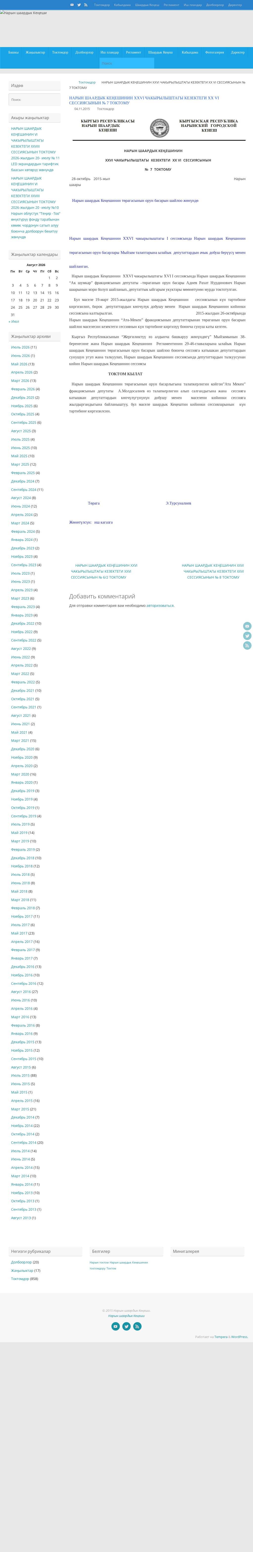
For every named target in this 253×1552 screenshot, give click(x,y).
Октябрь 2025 (22, 414)
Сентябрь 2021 (23, 707)
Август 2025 (21, 430)
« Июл (14, 321)
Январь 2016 (22, 1033)
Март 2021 (20, 740)
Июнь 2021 (20, 724)
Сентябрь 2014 (23, 1142)
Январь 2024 (22, 539)
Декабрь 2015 (22, 1042)
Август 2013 (21, 1217)
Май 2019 (19, 832)
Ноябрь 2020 (22, 757)
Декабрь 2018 (22, 858)
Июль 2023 (20, 573)
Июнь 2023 (20, 581)
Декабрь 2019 (22, 790)
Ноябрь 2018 (22, 866)
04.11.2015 (82, 109)
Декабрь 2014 (22, 1117)
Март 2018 (20, 899)
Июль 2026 (20, 347)
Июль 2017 (20, 924)
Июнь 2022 (20, 657)
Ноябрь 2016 (22, 975)
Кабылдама (122, 5)
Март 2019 (20, 841)
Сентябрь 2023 (23, 564)
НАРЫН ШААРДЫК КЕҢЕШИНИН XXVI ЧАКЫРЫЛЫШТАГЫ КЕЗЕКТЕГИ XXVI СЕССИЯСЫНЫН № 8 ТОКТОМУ (213, 571)
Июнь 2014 (20, 1159)
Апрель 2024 (22, 514)
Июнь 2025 (20, 447)
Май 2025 (19, 456)
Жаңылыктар (22, 1270)
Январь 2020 (22, 782)
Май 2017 (19, 933)
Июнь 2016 (20, 1000)
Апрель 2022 (22, 665)
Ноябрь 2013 (22, 1192)
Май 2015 (19, 1092)
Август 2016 (21, 991)
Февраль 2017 (23, 949)
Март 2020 (20, 774)
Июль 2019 (20, 824)
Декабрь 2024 (22, 481)
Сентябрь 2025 (23, 422)
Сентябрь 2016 (23, 983)
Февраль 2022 (23, 682)
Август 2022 (21, 648)
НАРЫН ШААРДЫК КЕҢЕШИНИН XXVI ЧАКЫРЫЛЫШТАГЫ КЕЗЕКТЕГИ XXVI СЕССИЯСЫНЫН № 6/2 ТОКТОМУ (104, 571)
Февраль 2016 (23, 1025)
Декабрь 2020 (22, 749)
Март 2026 (20, 380)
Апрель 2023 (22, 590)
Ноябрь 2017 (22, 916)
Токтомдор (102, 5)
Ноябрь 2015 (22, 1050)
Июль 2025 (20, 439)
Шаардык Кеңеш (147, 5)
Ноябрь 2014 (22, 1125)
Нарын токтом (99, 1262)
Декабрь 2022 (22, 623)
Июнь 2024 (20, 506)
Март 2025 (20, 464)
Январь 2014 (22, 1184)
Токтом (111, 1268)
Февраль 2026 (23, 389)
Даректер (235, 5)
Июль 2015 (20, 1075)
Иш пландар (193, 5)
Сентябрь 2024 (23, 489)
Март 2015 (20, 1109)
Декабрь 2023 (22, 548)
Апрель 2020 (22, 765)
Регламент (171, 5)
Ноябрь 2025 (22, 405)
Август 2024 (21, 497)
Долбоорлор (215, 5)
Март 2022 (20, 673)
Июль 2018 (20, 874)
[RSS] (86, 4)
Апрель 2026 (22, 372)
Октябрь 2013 (22, 1201)
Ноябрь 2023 (22, 556)
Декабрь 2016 (22, 966)
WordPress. (239, 1337)
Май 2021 (19, 732)
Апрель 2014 (22, 1167)
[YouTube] (72, 4)
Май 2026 (19, 364)
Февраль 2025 (23, 472)
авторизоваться (160, 605)
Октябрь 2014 (22, 1134)
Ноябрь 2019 (22, 799)
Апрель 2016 (22, 1008)
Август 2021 (21, 715)
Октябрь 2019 (22, 807)
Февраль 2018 (23, 908)
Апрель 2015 (22, 1100)
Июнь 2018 (20, 883)
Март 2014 (20, 1176)
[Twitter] (79, 4)
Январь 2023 (22, 615)
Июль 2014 (20, 1151)
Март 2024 (20, 523)
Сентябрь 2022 (23, 640)
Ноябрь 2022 (22, 631)
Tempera (221, 1337)
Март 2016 (20, 1017)
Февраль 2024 (23, 531)
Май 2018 (19, 891)
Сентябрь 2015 (23, 1058)
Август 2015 (21, 1067)
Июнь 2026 (20, 355)
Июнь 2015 (20, 1083)
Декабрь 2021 (22, 690)
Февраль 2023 (23, 606)
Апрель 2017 (22, 941)
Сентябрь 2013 (23, 1209)
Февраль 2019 (23, 849)
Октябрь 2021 (22, 698)
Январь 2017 (22, 958)
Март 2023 (20, 598)
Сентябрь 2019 (23, 816)
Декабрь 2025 (22, 397)
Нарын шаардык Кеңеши (126, 1316)
